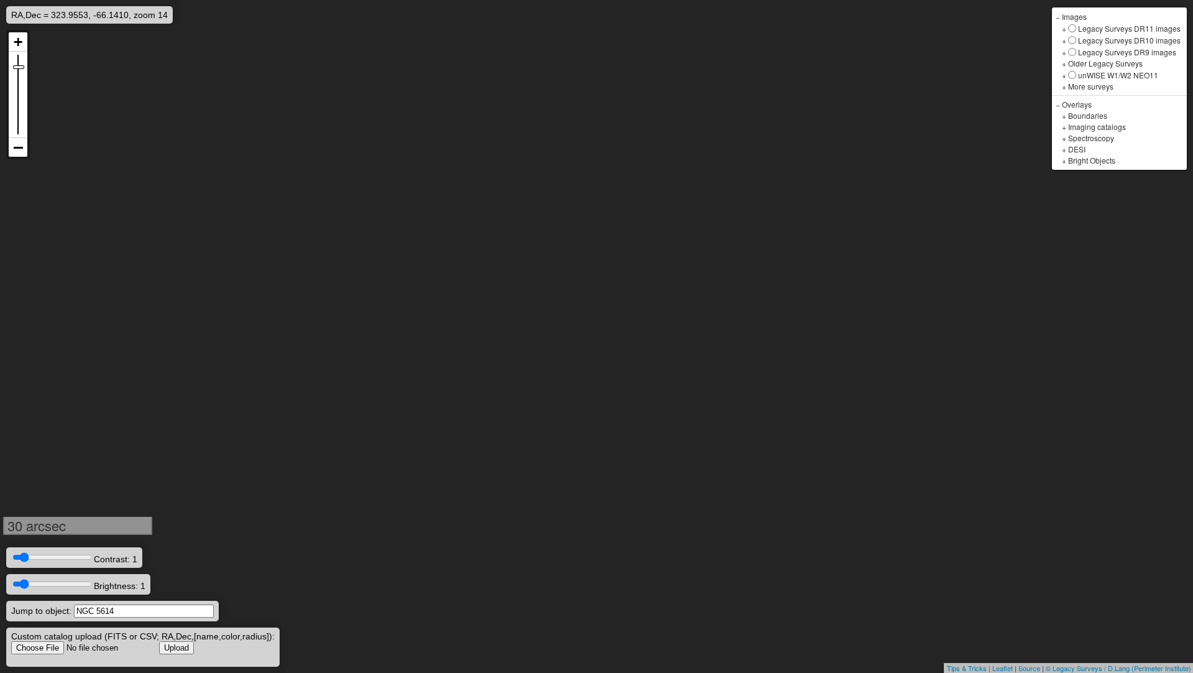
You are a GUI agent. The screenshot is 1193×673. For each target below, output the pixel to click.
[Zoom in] (18, 42)
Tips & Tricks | (969, 668)
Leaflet (1002, 668)
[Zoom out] (18, 147)
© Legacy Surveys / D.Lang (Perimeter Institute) (1118, 668)
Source (1029, 668)
